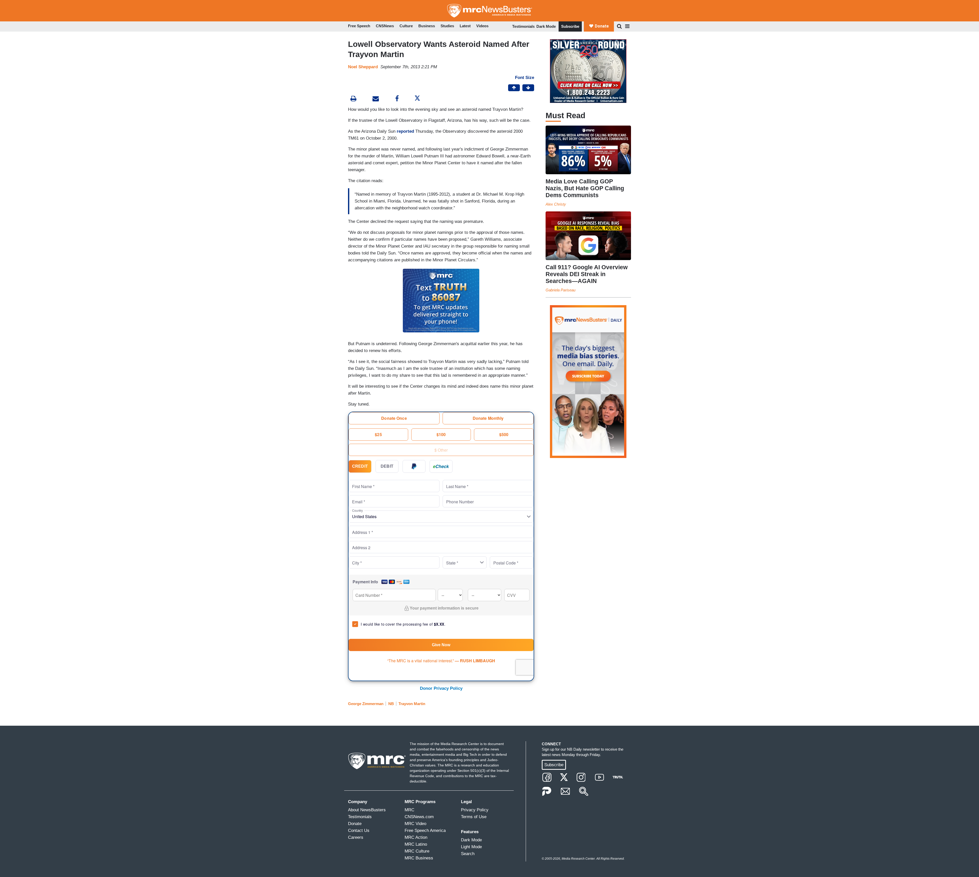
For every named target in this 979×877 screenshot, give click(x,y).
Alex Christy (556, 204)
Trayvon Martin (411, 703)
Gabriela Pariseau (560, 290)
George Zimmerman (365, 703)
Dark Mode (546, 26)
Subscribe (570, 26)
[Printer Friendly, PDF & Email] (375, 99)
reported (405, 131)
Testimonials (523, 26)
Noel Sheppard (363, 66)
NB (391, 703)
